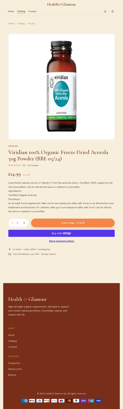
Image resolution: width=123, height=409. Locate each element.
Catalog (21, 11)
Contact (32, 11)
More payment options (61, 241)
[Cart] (112, 11)
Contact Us (14, 363)
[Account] (105, 11)
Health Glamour (61, 4)
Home (11, 11)
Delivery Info (15, 369)
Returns (12, 375)
